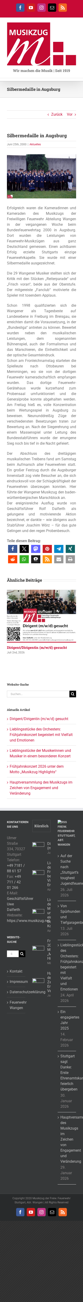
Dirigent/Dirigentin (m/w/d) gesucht (37, 647)
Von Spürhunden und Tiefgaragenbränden (67, 914)
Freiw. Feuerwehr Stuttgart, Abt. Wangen (66, 835)
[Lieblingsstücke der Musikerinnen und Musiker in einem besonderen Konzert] (38, 915)
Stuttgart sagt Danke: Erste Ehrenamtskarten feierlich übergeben (67, 1072)
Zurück (56, 114)
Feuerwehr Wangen (16, 1005)
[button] (12, 549)
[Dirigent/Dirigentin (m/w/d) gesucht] (41, 592)
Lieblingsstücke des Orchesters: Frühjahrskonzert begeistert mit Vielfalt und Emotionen (41, 734)
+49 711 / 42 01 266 (14, 882)
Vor (69, 114)
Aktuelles (35, 144)
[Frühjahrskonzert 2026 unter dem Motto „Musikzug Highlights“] (38, 952)
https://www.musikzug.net (28, 921)
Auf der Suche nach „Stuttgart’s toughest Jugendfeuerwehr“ (67, 870)
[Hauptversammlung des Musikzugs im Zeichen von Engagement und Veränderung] (38, 984)
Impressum (16, 981)
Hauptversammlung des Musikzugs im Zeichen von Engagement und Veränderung (41, 788)
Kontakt (16, 971)
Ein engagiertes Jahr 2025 (67, 1020)
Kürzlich (41, 826)
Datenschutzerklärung (16, 992)
